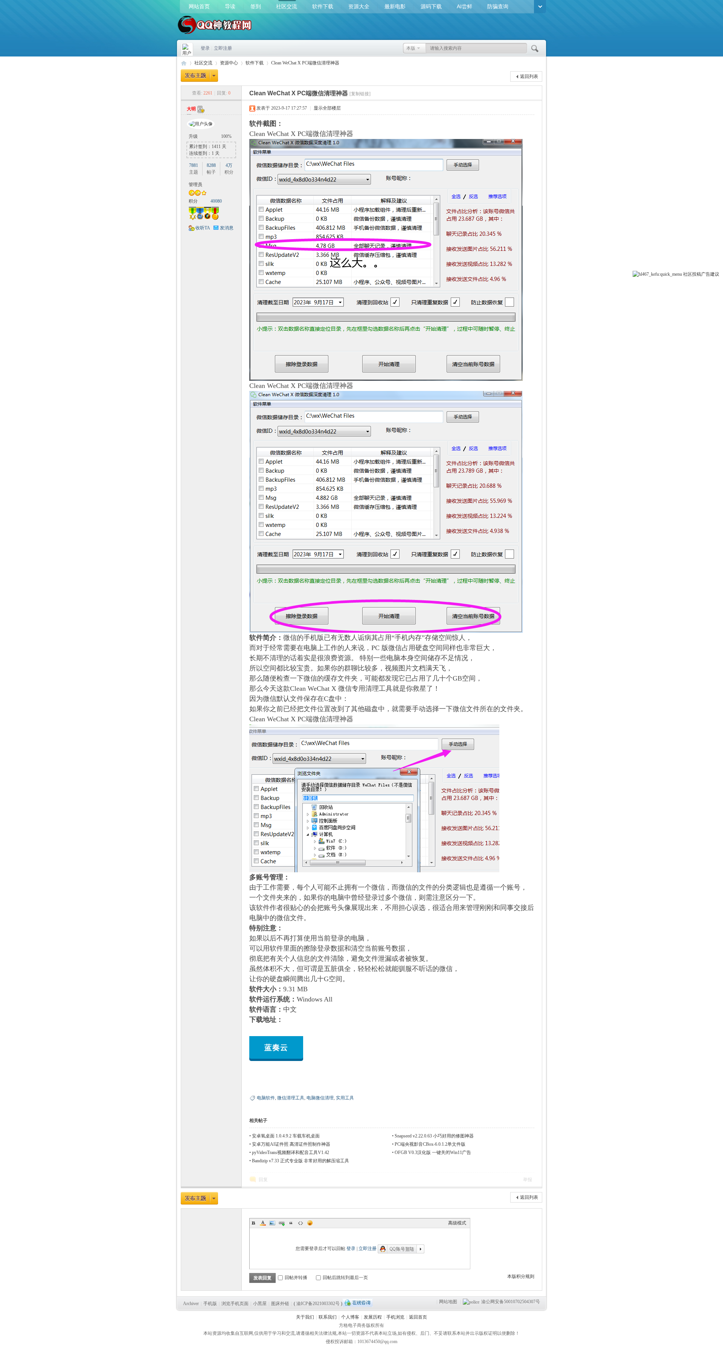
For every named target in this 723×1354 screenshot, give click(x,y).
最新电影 (395, 6)
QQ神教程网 (184, 63)
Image (272, 1223)
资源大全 (358, 6)
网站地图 (448, 1301)
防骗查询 (497, 6)
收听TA (202, 228)
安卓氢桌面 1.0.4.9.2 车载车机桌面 (286, 1136)
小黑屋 (260, 1303)
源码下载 (431, 6)
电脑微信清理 (320, 1098)
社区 (687, 274)
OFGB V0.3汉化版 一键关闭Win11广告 (433, 1152)
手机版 (210, 1303)
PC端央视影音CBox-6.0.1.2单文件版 (430, 1144)
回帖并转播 (296, 1277)
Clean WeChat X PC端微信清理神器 (305, 63)
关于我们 (305, 1317)
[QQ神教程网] (214, 34)
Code (300, 1223)
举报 (527, 1179)
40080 (216, 201)
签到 (255, 6)
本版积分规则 (520, 1276)
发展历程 (373, 1317)
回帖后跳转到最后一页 (345, 1277)
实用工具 (345, 1098)
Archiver (191, 1303)
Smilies (310, 1223)
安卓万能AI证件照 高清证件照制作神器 (291, 1144)
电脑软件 (266, 1098)
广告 (705, 274)
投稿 (696, 274)
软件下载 (322, 6)
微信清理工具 (290, 1098)
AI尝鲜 (464, 6)
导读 (230, 6)
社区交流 (286, 6)
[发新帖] (199, 75)
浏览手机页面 (235, 1303)
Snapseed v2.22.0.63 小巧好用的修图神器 (434, 1136)
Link (281, 1223)
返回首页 (418, 1317)
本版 (410, 48)
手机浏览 (395, 1317)
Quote (291, 1223)
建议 (714, 274)
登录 (205, 48)
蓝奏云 (276, 1047)
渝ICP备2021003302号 (318, 1303)
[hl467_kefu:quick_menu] (657, 274)
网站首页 (199, 6)
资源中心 (229, 63)
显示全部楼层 (327, 108)
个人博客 (350, 1317)
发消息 (226, 228)
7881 (193, 165)
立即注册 (223, 48)
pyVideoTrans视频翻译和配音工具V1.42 (290, 1152)
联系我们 (328, 1317)
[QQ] (357, 1302)
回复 (263, 1179)
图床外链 (280, 1303)
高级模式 (457, 1223)
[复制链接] (360, 93)
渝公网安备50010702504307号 (510, 1301)
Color (263, 1223)
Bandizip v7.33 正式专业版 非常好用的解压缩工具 (300, 1160)
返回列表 (529, 76)
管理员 (195, 184)
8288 (211, 165)
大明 (191, 108)
